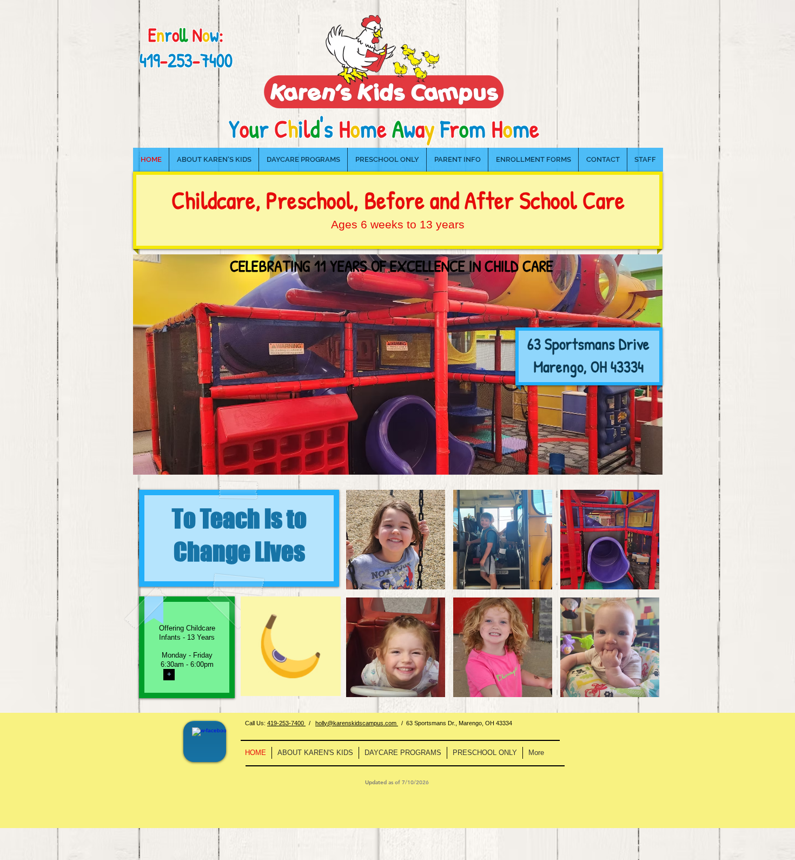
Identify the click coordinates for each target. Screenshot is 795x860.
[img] (395, 539)
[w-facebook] (209, 744)
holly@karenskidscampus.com (356, 723)
